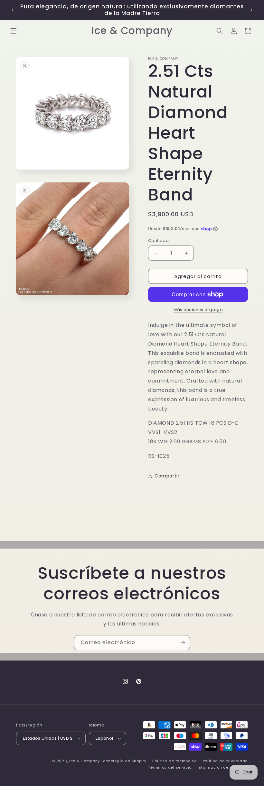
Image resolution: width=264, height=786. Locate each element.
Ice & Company (84, 760)
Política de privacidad (225, 760)
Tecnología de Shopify (123, 760)
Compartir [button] (167, 476)
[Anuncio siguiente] (251, 10)
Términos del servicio (170, 767)
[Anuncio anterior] (12, 10)
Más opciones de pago (198, 309)
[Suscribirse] (182, 642)
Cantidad (158, 240)
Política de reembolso (174, 760)
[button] (13, 31)
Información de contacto (223, 767)
